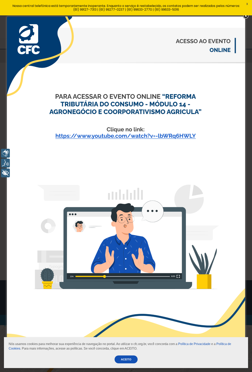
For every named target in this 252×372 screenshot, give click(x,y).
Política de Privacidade (194, 344)
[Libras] (5, 153)
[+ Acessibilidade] (5, 172)
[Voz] (5, 163)
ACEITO (126, 359)
